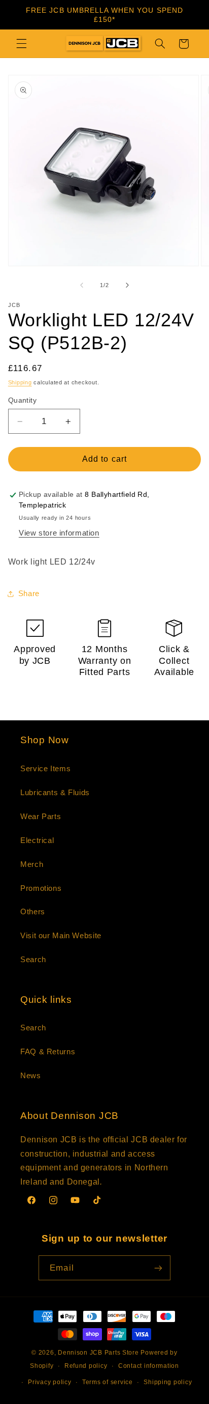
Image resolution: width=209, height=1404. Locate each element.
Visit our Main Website (60, 936)
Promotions (40, 888)
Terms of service (107, 1382)
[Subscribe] (157, 1267)
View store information (59, 533)
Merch (31, 864)
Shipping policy (168, 1382)
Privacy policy (49, 1382)
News (30, 1076)
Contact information (148, 1366)
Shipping (20, 382)
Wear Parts (40, 816)
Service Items (45, 769)
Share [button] (29, 593)
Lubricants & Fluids (55, 793)
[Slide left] (82, 285)
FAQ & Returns (47, 1052)
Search (33, 960)
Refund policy (86, 1366)
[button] (21, 43)
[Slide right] (127, 285)
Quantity (22, 400)
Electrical (37, 840)
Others (32, 912)
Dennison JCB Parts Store (98, 1353)
